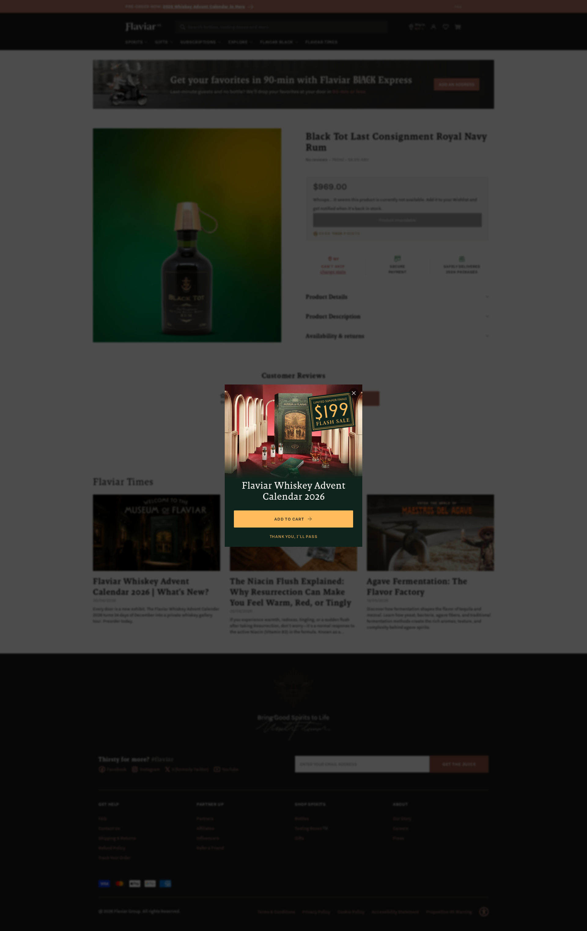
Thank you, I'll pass (294, 536)
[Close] (354, 393)
